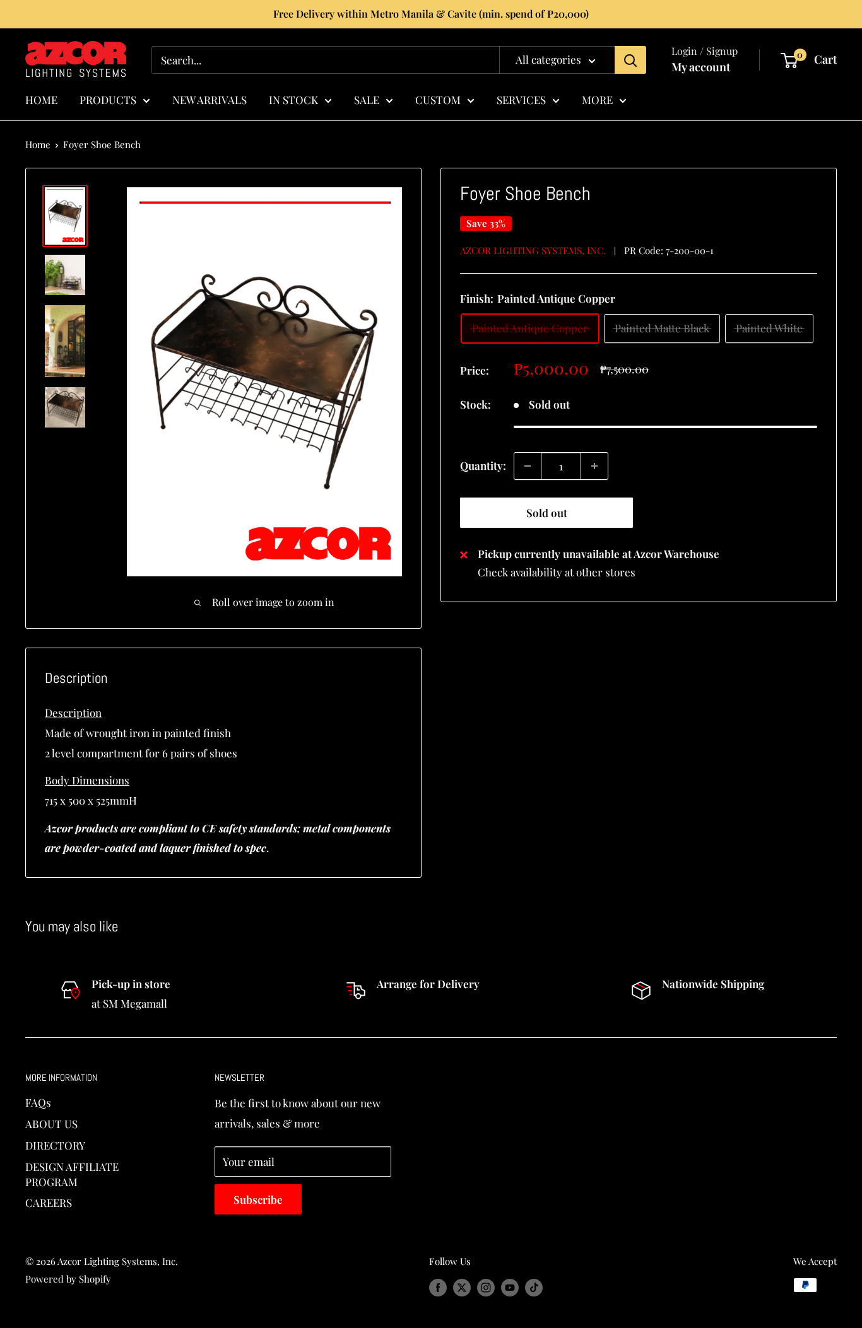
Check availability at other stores (556, 573)
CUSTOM (438, 99)
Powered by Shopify (68, 1279)
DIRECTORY (55, 1145)
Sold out (546, 513)
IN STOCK (293, 99)
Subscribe (258, 1199)
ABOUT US (51, 1124)
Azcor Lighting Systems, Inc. (533, 250)
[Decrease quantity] (527, 466)
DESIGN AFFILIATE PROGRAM (72, 1174)
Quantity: (483, 465)
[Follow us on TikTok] (534, 1287)
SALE (366, 99)
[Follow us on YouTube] (510, 1287)
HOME (41, 99)
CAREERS (48, 1202)
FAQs (38, 1102)
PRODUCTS (108, 99)
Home (37, 144)
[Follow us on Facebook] (438, 1287)
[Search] (630, 60)
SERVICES (521, 99)
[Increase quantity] (594, 466)
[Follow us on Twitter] (462, 1287)
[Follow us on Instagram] (486, 1287)
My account (700, 66)
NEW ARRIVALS (209, 99)
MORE (597, 99)
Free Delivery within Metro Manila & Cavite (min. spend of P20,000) (431, 13)
